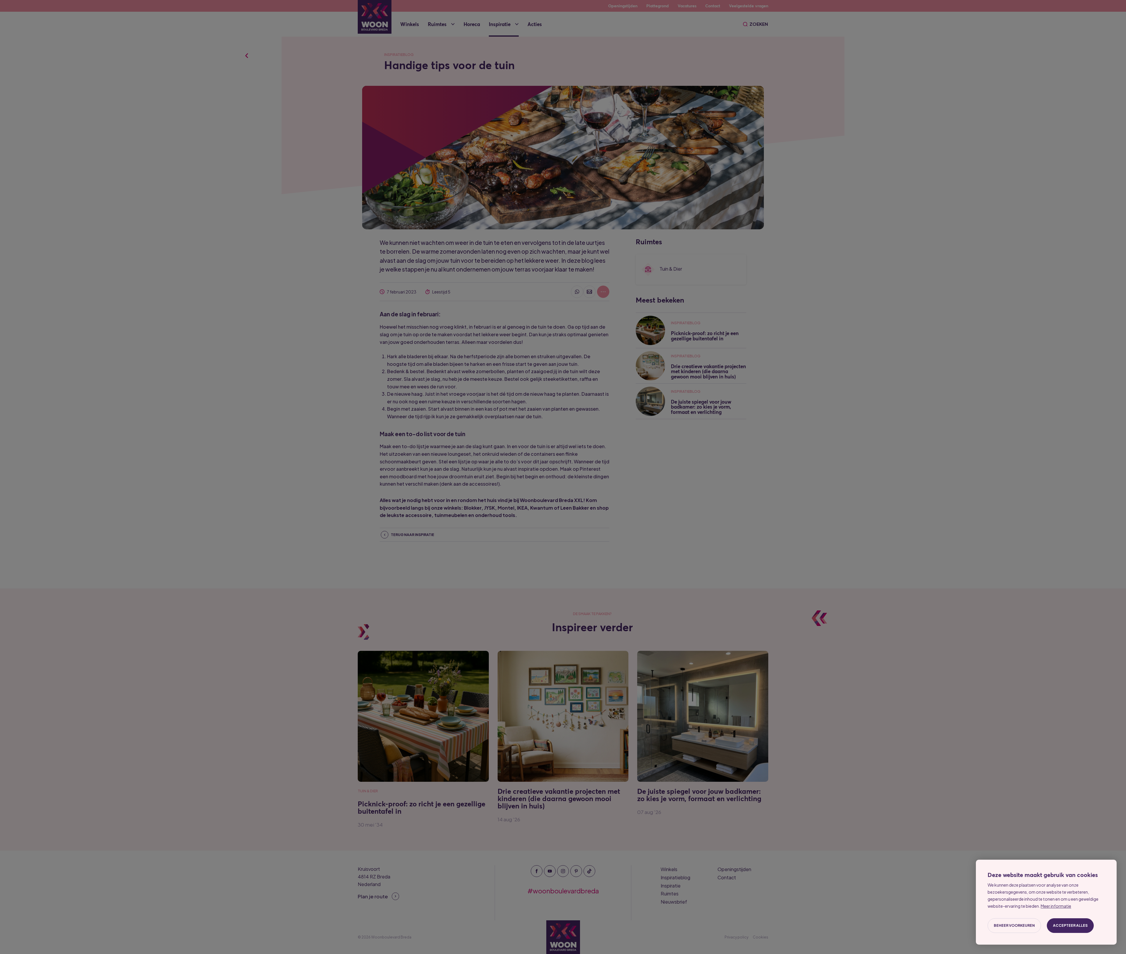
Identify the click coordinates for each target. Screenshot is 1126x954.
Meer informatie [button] (1056, 906)
